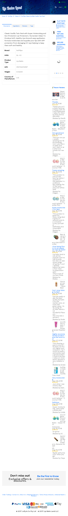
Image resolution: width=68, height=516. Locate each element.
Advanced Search (59, 494)
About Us (23, 494)
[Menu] (65, 7)
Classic (17, 16)
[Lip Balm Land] (12, 8)
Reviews (24, 26)
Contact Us (15, 494)
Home (3, 16)
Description (7, 26)
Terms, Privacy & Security (46, 494)
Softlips (10, 16)
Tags (31, 26)
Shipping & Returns (32, 494)
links (60, 7)
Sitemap (33, 496)
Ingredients (16, 26)
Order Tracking (6, 494)
